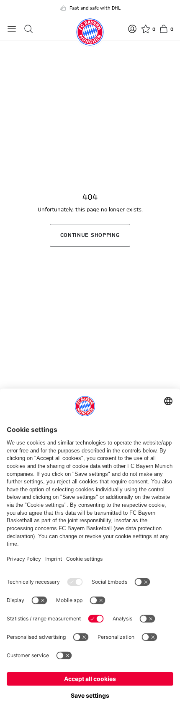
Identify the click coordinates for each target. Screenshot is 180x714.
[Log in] (132, 29)
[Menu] (11, 28)
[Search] (28, 28)
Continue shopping (90, 235)
